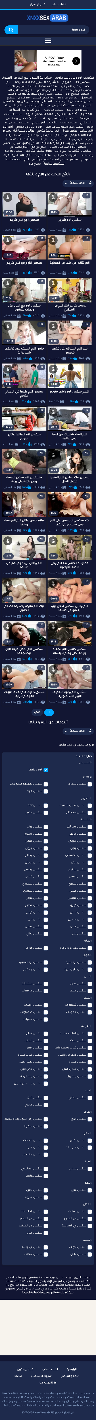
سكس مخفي (33, 812)
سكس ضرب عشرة (30, 1055)
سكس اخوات (77, 1247)
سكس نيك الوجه (31, 1076)
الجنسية (86, 819)
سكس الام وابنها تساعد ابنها (64, 127)
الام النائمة (29, 139)
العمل (87, 1133)
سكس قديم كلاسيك (72, 805)
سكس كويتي (34, 912)
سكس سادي (77, 1169)
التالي (37, 712)
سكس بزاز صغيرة (30, 962)
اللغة (88, 1183)
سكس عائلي (78, 1254)
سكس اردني (34, 827)
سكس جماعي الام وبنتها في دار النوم (55, 159)
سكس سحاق (77, 784)
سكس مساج (77, 1062)
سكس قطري (33, 905)
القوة (88, 1161)
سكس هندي (78, 926)
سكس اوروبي (33, 848)
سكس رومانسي (31, 1169)
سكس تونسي (33, 869)
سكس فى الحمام (31, 1218)
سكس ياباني (34, 934)
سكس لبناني (78, 912)
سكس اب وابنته (32, 1247)
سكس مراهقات (32, 991)
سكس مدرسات (76, 1147)
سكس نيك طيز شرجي (28, 1083)
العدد (88, 1090)
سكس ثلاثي (34, 1097)
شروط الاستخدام (41, 1376)
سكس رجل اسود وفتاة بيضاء (23, 1119)
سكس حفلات (77, 1211)
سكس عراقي (34, 898)
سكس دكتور (78, 1140)
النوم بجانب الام (19, 147)
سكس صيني (77, 891)
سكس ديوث (78, 1040)
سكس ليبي (35, 919)
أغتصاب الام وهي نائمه (22, 86)
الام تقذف (15, 139)
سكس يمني (78, 934)
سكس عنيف (34, 1176)
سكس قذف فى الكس (72, 1055)
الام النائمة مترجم (48, 131)
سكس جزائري (77, 869)
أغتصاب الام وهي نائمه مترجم (74, 78)
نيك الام (61, 135)
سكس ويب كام (76, 812)
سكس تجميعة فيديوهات (26, 784)
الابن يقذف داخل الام (20, 90)
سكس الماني (33, 841)
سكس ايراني (78, 848)
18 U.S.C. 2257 (48, 1383)
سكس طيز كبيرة (75, 969)
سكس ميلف (78, 991)
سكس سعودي (32, 884)
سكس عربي (78, 1190)
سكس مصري (77, 919)
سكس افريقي (77, 834)
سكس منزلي (34, 1233)
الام (8, 82)
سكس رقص (34, 1048)
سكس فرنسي (77, 898)
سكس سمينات (32, 983)
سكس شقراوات (75, 1005)
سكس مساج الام (77, 94)
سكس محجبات (76, 1012)
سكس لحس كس (30, 1062)
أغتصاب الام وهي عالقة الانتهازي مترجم (51, 114)
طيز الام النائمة (69, 123)
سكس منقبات (32, 1019)
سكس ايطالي (33, 855)
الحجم (87, 955)
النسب (86, 1240)
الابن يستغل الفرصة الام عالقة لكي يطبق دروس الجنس (40, 143)
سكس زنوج (78, 1119)
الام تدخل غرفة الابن (39, 135)
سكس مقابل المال (74, 1069)
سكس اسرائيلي (76, 827)
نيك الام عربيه (43, 155)
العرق (87, 1112)
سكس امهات (33, 1254)
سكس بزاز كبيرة (76, 962)
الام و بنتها (35, 770)
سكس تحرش (33, 1040)
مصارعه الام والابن (54, 110)
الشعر (87, 998)
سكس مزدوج (33, 1105)
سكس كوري (78, 905)
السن (87, 976)
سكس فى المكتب (30, 1226)
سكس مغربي (33, 926)
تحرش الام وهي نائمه (78, 90)
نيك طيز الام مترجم (44, 123)
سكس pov (35, 805)
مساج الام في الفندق (50, 90)
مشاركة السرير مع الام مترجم (37, 82)
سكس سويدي (32, 891)
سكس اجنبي (34, 1190)
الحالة (87, 941)
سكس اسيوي (33, 834)
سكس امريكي (77, 841)
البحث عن (85, 762)
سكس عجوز (78, 983)
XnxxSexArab (42, 1413)
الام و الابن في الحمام (29, 127)
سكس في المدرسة (74, 1226)
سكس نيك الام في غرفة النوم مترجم (52, 106)
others (86, 777)
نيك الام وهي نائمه (67, 98)
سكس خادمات (32, 1140)
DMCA (18, 1376)
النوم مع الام (38, 147)
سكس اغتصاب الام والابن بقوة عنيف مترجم (59, 151)
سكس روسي (77, 877)
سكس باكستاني (75, 855)
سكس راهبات (33, 1005)
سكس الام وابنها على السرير (67, 147)
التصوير (86, 798)
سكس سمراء (33, 1126)
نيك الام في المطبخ (18, 98)
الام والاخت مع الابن (65, 155)
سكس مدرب (34, 1147)
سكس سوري (77, 884)
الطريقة (86, 1026)
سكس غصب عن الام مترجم (74, 101)
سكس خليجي (33, 877)
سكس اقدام (34, 1033)
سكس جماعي (77, 1097)
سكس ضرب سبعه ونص (70, 1048)
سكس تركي (78, 862)
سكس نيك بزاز (76, 1076)
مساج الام (35, 164)
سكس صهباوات (31, 1012)
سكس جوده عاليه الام (51, 139)
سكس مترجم (33, 1197)
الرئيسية (72, 1369)
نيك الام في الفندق (43, 98)
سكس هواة (34, 791)
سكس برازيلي (33, 862)
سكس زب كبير (32, 969)
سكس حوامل (33, 948)
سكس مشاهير (32, 1154)
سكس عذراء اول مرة (73, 948)
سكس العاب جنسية (73, 1033)
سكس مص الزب (31, 1069)
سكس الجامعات (31, 1211)
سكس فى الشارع (75, 1218)
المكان (87, 1204)
